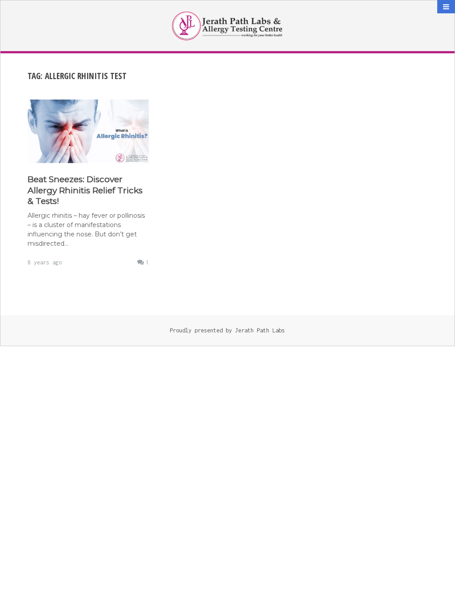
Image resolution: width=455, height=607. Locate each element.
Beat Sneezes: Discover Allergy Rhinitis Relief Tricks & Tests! (85, 190)
